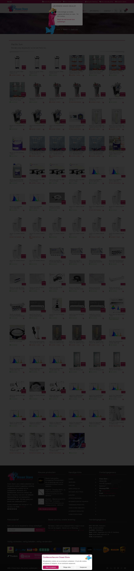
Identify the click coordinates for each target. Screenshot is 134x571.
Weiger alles (67, 567)
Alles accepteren (51, 567)
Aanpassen (83, 567)
